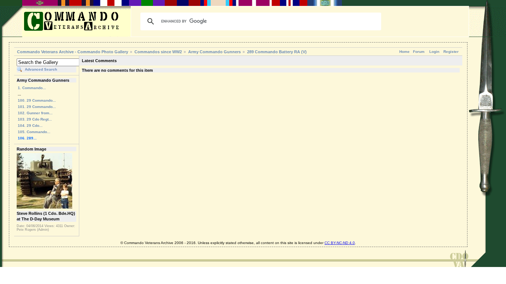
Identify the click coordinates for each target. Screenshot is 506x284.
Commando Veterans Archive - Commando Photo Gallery (72, 52)
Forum (419, 52)
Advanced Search (41, 69)
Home (404, 52)
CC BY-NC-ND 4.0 (339, 243)
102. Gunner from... (35, 113)
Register (451, 52)
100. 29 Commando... (37, 100)
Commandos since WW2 (158, 52)
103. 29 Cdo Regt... (35, 119)
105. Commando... (34, 132)
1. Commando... (32, 88)
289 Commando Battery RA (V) (277, 52)
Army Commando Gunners (214, 52)
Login (434, 52)
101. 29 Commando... (37, 107)
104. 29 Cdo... (30, 126)
